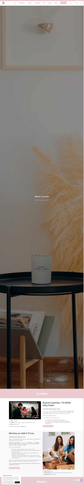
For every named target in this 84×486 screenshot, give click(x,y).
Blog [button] (44, 2)
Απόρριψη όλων (12, 482)
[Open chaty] (81, 480)
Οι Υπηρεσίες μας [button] (37, 2)
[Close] (20, 474)
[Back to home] (3, 3)
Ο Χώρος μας (30, 2)
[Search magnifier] (77, 2)
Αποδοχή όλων (17, 482)
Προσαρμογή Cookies (6, 482)
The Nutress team (21, 2)
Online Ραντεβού (63, 2)
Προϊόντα (56, 2)
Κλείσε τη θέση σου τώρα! (48, 426)
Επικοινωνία (50, 2)
